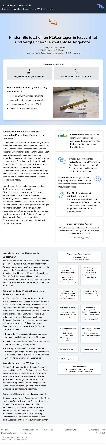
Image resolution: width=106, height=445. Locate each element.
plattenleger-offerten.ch (16, 5)
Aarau (13, 9)
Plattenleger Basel (91, 349)
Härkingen (88, 372)
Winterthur (42, 9)
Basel (25, 9)
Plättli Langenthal (90, 268)
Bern (19, 9)
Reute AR (82, 369)
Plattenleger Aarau (68, 359)
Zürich (51, 9)
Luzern (33, 9)
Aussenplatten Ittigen (68, 307)
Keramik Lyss (68, 291)
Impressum (48, 429)
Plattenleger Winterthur (68, 349)
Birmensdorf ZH (71, 369)
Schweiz (5, 9)
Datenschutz (70, 429)
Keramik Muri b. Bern (91, 291)
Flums (80, 372)
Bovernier (72, 372)
